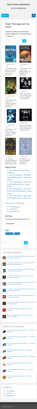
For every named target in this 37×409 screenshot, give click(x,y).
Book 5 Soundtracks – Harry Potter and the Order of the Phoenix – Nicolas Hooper (25, 127)
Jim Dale (12, 209)
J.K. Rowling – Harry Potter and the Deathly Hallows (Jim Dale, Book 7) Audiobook (25, 72)
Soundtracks (23, 91)
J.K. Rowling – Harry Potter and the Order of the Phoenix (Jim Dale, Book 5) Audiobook (21, 283)
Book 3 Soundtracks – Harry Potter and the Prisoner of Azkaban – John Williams (25, 96)
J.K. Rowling (9, 64)
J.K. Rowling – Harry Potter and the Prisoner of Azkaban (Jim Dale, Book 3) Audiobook (11, 132)
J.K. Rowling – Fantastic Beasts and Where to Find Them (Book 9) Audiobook (11, 161)
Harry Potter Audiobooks (18, 4)
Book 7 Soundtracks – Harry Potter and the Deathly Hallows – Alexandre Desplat (19, 177)
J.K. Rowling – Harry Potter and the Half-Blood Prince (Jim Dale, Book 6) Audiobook (11, 72)
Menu (5, 15)
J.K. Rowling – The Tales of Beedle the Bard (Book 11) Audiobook (24, 161)
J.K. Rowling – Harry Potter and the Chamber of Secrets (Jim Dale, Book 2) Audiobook (11, 103)
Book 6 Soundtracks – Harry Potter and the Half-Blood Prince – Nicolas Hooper (19, 184)
